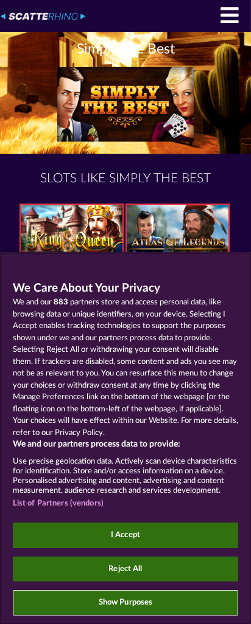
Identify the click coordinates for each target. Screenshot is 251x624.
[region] (125, 438)
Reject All (125, 569)
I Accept (125, 535)
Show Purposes (126, 602)
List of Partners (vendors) (58, 503)
